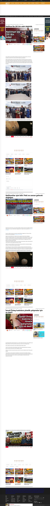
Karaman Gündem (13, 491)
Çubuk (33, 488)
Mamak (20, 489)
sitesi (18, 488)
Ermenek (24, 492)
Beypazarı (27, 488)
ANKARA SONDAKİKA (18, 490)
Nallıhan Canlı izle (13, 499)
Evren (40, 488)
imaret (15, 492)
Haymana (7, 489)
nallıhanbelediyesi (12, 466)
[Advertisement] (25, 10)
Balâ (25, 488)
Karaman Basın (39, 492)
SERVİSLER (37, 3)
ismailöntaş (27, 154)
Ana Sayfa (12, 3)
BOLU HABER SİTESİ (13, 490)
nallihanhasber (39, 490)
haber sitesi (13, 488)
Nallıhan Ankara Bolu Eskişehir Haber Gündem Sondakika (12, 24)
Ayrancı (29, 492)
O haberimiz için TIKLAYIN (18, 234)
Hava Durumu (21, 16)
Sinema (23, 497)
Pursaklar (26, 489)
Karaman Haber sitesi (8, 491)
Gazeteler (8, 16)
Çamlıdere (29, 488)
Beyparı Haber (35, 491)
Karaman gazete (13, 493)
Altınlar (17, 499)
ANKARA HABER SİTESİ (8, 490)
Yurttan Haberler (30, 501)
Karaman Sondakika (22, 491)
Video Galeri (12, 16)
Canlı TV (17, 16)
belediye (12, 154)
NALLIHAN (36, 489)
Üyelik (6, 499)
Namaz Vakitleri (24, 499)
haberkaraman (21, 492)
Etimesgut (38, 488)
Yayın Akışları (31, 16)
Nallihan (37, 490)
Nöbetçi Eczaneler (13, 501)
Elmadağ (35, 488)
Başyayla (37, 492)
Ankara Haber (42, 490)
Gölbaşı (41, 488)
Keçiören (15, 489)
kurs (30, 464)
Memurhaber (7, 492)
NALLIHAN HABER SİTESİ (40, 489)
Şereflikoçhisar (30, 489)
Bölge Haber (25, 3)
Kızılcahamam (17, 489)
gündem (23, 154)
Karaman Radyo (10, 493)
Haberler (29, 3)
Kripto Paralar (18, 500)
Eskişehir (11, 488)
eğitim (11, 464)
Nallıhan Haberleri (21, 24)
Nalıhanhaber (40, 491)
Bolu (9, 488)
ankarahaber (7, 154)
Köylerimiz (24, 501)
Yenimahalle (33, 489)
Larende (25, 491)
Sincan (27, 489)
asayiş (17, 492)
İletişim (6, 501)
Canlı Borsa (26, 16)
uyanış (18, 492)
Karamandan (16, 491)
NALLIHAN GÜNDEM (28, 490)
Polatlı (23, 489)
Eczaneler (36, 16)
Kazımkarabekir (32, 492)
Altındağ (22, 488)
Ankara (21, 3)
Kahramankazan (9, 489)
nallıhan (7, 466)
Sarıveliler (35, 492)
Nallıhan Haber (17, 3)
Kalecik (12, 489)
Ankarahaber (16, 488)
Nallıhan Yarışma (13, 500)
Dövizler (18, 498)
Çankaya (32, 488)
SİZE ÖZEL (32, 3)
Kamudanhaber (13, 492)
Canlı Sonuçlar (41, 16)
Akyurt (20, 488)
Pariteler (18, 501)
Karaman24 (28, 491)
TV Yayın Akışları (13, 498)
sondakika (17, 466)
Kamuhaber (10, 492)
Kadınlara (27, 464)
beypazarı (16, 154)
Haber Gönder (7, 500)
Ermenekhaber (26, 492)
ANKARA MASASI (23, 490)
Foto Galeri (20, 308)
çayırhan (20, 154)
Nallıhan (6, 488)
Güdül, (43, 488)
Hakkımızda (7, 498)
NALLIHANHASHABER (33, 490)
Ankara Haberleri (30, 498)
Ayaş (23, 488)
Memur (43, 491)
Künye (6, 497)
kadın (23, 464)
